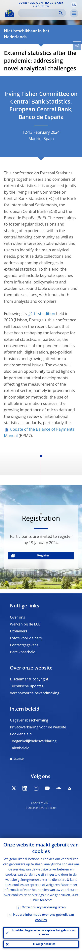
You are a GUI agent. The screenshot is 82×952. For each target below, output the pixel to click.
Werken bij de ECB (25, 624)
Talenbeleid (19, 748)
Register (43, 555)
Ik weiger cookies (44, 944)
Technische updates (26, 686)
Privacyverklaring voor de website (38, 727)
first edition (44, 314)
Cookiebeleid (21, 734)
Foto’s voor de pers (26, 638)
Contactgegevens (24, 645)
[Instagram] (36, 788)
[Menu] (74, 13)
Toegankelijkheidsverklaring (33, 741)
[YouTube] (47, 788)
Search (60, 13)
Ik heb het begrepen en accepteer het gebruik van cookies (44, 932)
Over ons (17, 617)
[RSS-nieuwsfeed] (69, 788)
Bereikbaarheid (22, 652)
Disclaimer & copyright (29, 679)
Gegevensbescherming (29, 720)
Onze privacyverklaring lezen (44, 907)
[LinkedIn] (25, 788)
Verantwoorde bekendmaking (34, 693)
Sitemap (19, 758)
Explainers (18, 631)
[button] (74, 5)
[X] (14, 788)
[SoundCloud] (58, 788)
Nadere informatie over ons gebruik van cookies (43, 917)
